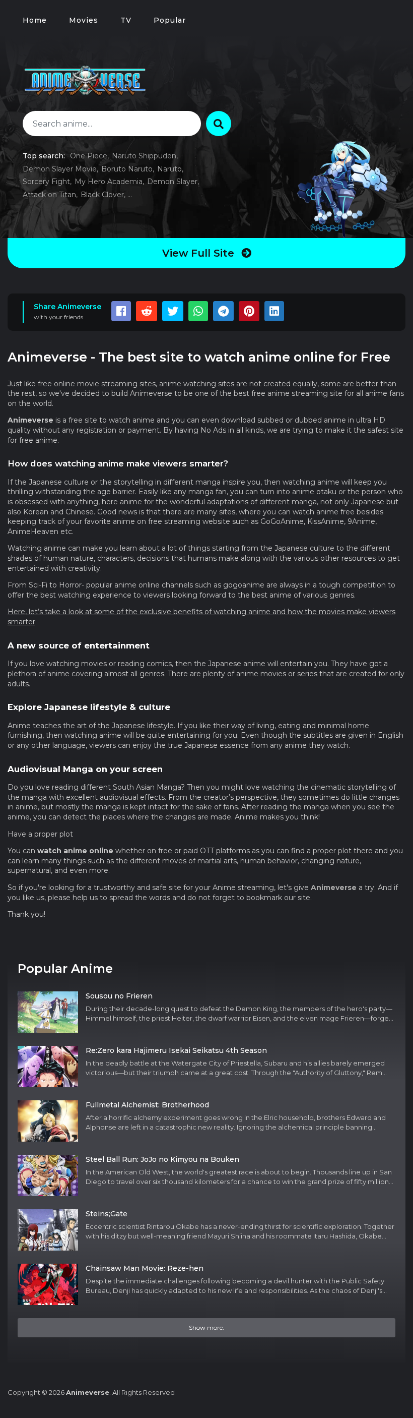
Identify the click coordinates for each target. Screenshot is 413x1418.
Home (35, 20)
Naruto (169, 168)
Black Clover (102, 194)
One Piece (88, 155)
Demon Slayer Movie (60, 168)
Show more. (206, 1327)
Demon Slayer (172, 181)
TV (125, 20)
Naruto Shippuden (144, 155)
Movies (83, 20)
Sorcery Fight (46, 181)
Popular (170, 20)
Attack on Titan (49, 194)
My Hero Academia (109, 181)
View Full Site (199, 253)
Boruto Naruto (127, 168)
